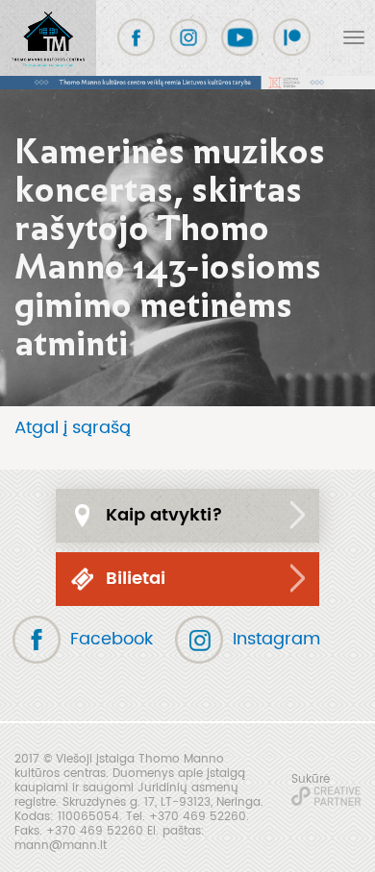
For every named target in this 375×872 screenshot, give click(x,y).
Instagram (276, 639)
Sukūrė (310, 778)
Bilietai (135, 579)
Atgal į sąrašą (72, 428)
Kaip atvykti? (164, 515)
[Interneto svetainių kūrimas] (326, 796)
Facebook (111, 639)
